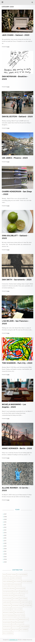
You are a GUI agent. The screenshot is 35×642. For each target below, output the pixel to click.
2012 (5, 527)
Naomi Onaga (7, 623)
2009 (5, 519)
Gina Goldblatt (19, 595)
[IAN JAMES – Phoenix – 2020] (17, 155)
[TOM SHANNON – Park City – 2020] (17, 360)
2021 (5, 551)
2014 (5, 532)
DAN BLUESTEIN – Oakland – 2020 (17, 117)
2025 (5, 562)
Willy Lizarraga (8, 633)
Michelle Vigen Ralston (10, 619)
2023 (5, 556)
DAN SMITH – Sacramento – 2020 (17, 280)
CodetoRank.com (13, 640)
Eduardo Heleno (8, 595)
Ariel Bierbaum (7, 581)
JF (30, 602)
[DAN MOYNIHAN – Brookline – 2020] (17, 73)
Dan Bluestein (20, 588)
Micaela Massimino (8, 616)
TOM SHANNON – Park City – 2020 (17, 363)
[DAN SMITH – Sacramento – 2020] (17, 276)
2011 (5, 524)
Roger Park (19, 623)
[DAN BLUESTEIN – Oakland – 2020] (17, 113)
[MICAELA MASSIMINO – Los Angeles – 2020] (17, 401)
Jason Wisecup (15, 602)
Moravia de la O (23, 619)
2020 (5, 548)
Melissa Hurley (19, 612)
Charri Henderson (15, 585)
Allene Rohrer (22, 574)
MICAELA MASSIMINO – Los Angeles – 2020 (14, 405)
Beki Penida (17, 581)
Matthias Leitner (16, 609)
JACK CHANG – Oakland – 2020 (15, 35)
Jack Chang (23, 598)
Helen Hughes (7, 598)
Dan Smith (16, 592)
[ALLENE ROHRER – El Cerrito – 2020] (17, 485)
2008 (5, 516)
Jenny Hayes (25, 602)
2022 (5, 554)
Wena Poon (15, 629)
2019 (5, 546)
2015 (5, 535)
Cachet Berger (27, 581)
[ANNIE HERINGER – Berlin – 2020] (17, 445)
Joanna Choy (7, 605)
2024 (5, 559)
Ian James (16, 598)
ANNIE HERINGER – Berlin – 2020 (17, 448)
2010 (5, 522)
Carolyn (5, 585)
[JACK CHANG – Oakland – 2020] (17, 32)
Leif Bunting (28, 605)
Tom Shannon (25, 626)
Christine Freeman (9, 588)
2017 (5, 540)
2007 (5, 514)
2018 (5, 543)
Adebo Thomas (11, 574)
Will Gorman (24, 629)
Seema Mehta (7, 626)
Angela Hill (6, 578)
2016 (5, 538)
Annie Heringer (16, 578)
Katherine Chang (17, 605)
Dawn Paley (23, 592)
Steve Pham (15, 626)
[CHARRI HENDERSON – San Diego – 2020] (17, 188)
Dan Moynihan (7, 592)
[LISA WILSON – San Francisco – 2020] (17, 318)
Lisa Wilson (6, 609)
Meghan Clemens (8, 612)
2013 (5, 530)
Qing (13, 623)
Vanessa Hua (7, 629)
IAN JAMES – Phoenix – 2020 (15, 158)
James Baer (6, 602)
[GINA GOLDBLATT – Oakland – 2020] (17, 232)
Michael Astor (20, 616)
